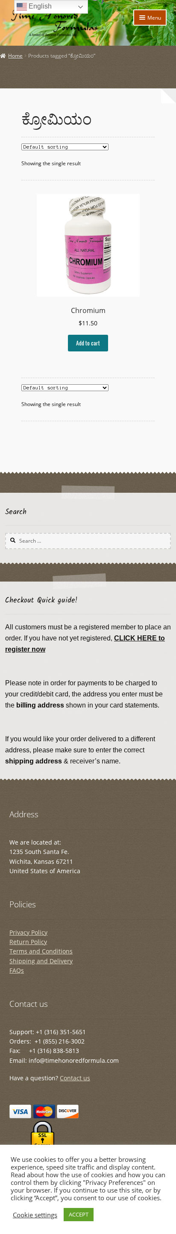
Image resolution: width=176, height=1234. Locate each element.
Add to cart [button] (88, 343)
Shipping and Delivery (41, 961)
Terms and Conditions (41, 951)
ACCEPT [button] (78, 1214)
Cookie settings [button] (35, 1215)
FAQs (16, 970)
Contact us (75, 1078)
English (39, 6)
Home (15, 55)
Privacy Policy (28, 932)
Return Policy (28, 942)
